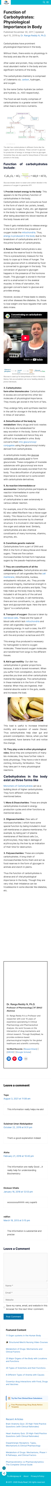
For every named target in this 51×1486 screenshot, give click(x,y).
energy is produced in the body (19, 236)
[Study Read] (6, 2)
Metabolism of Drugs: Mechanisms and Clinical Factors (24, 1350)
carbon (25, 79)
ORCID (10, 1052)
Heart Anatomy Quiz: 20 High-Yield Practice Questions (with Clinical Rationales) (26, 1434)
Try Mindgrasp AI (14, 1476)
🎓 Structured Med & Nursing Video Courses (27, 1342)
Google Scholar (23, 1052)
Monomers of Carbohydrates (18, 786)
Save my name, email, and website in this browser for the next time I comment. (26, 1307)
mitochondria (28, 232)
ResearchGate (30, 1049)
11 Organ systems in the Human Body (23, 1335)
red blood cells (11, 618)
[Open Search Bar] (44, 2)
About (25, 1476)
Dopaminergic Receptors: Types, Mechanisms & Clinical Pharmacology (23, 1444)
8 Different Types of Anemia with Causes (25, 1375)
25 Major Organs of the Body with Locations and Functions (26, 1359)
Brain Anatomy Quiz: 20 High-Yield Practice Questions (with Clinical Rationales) (26, 1425)
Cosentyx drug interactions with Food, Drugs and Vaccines (27, 1382)
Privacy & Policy (37, 1476)
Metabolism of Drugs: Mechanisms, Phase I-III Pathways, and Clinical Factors (26, 1453)
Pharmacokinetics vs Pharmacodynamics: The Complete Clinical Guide (25, 1463)
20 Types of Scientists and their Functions (26, 1368)
